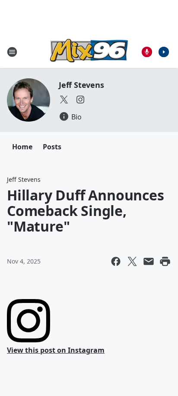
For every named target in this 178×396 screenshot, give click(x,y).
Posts (52, 146)
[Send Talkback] (147, 52)
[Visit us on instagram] (80, 99)
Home (22, 146)
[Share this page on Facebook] (116, 261)
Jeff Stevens (81, 85)
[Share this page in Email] (149, 261)
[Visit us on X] (64, 99)
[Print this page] (165, 261)
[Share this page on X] (132, 261)
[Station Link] (89, 51)
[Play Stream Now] (164, 52)
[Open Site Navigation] (12, 52)
